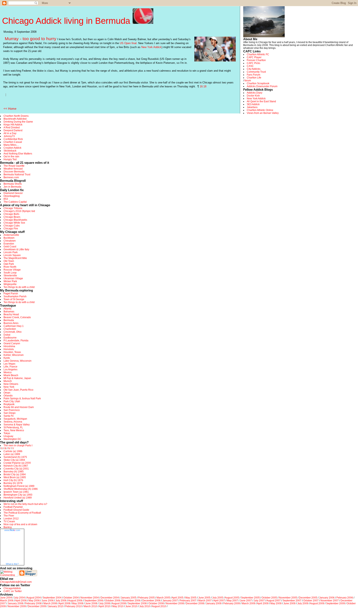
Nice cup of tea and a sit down (20, 524)
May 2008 (77, 603)
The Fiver (9, 515)
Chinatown (10, 240)
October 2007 (311, 600)
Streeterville (10, 275)
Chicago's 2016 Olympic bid (19, 211)
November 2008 (175, 603)
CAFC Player (254, 57)
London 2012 (11, 518)
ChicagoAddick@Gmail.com (16, 581)
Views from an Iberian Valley (263, 113)
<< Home (10, 108)
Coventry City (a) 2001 (16, 468)
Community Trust (256, 71)
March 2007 (205, 600)
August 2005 (232, 597)
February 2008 (33, 603)
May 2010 (117, 606)
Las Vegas (9, 363)
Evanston (9, 243)
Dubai (7, 334)
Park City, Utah (12, 401)
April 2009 (262, 603)
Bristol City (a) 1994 (15, 474)
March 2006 (6, 600)
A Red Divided (12, 127)
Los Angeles (10, 369)
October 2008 (156, 603)
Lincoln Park (11, 252)
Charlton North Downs (16, 115)
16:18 (203, 86)
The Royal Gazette (14, 165)
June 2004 (6, 597)
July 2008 (104, 603)
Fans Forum (253, 74)
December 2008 (195, 603)
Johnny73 (9, 136)
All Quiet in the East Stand (261, 101)
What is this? (12, 564)
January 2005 (128, 597)
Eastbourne (10, 337)
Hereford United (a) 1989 (18, 497)
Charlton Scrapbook (258, 83)
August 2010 (159, 606)
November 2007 (330, 600)
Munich (8, 381)
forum (247, 80)
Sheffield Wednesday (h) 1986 (21, 489)
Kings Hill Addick (13, 124)
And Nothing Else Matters (18, 153)
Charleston (10, 328)
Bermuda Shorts (13, 183)
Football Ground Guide (16, 509)
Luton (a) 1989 (12, 454)
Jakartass (252, 107)
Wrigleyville (10, 284)
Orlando (8, 395)
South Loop (10, 272)
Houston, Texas (12, 352)
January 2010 (55, 606)
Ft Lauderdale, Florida (16, 340)
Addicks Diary (254, 92)
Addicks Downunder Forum (262, 86)
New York (9, 386)
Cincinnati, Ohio (13, 331)
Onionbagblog (12, 196)
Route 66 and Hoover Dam (19, 407)
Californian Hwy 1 (14, 326)
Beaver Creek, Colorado (17, 317)
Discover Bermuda (14, 171)
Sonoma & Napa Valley (17, 424)
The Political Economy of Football (22, 512)
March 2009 (248, 603)
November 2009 (17, 606)
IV (9, 448)
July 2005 (217, 597)
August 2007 (273, 600)
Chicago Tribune (13, 208)
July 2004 (19, 597)
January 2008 (15, 603)
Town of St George (14, 299)
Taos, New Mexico (14, 430)
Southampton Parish (15, 296)
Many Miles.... (11, 144)
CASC (250, 66)
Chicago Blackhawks (15, 219)
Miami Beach (11, 375)
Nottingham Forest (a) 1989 (19, 486)
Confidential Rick (13, 139)
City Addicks (253, 68)
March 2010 (90, 606)
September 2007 (292, 600)
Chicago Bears (12, 217)
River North (10, 266)
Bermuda (9, 320)
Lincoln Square (12, 255)
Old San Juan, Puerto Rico (18, 389)
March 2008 (50, 603)
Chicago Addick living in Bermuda (67, 21)
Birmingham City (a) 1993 (18, 494)
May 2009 (276, 603)
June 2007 (246, 600)
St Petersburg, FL (13, 427)
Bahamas (9, 311)
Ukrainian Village (13, 278)
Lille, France (10, 366)
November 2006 (131, 600)
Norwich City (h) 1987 (16, 465)
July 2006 (61, 600)
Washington (10, 439)
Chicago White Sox (14, 222)
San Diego (10, 413)
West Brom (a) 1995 (15, 477)
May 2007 (232, 600)
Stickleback (10, 150)
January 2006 (327, 597)
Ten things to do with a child (19, 287)
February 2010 (73, 606)
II (1, 448)
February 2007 (188, 600)
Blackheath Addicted (15, 118)
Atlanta (7, 308)
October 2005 (269, 597)
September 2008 (137, 603)
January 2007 (170, 600)
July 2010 (144, 606)
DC (19, 439)
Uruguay (8, 436)
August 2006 (75, 600)
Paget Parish (11, 293)
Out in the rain (11, 156)
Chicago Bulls (11, 214)
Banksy (8, 527)
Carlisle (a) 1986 (13, 451)
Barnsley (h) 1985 (14, 471)
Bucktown (9, 237)
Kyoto (7, 357)
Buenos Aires (11, 323)
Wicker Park (10, 281)
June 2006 (48, 600)
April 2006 (21, 600)
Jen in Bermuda (12, 186)
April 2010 (104, 606)
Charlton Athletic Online (260, 110)
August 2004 (34, 597)
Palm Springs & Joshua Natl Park (22, 398)
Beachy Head (11, 314)
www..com (12, 530)
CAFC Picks (253, 63)
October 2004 (71, 597)
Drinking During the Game (18, 121)
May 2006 (34, 600)
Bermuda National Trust (17, 174)
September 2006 (93, 600)
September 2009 (335, 603)
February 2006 (344, 597)
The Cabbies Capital (15, 201)
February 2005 (146, 597)
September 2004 (52, 597)
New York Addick (151, 47)
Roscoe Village (12, 269)
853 (6, 198)
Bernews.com (11, 177)
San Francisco (12, 410)
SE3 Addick (253, 104)
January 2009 (213, 603)
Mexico (8, 372)
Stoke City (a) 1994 (14, 460)
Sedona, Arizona (13, 421)
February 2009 (231, 603)
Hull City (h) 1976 (13, 480)
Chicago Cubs (12, 225)
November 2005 (288, 597)
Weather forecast (13, 168)
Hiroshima (9, 346)
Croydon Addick (12, 147)
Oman (7, 392)
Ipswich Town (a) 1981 (16, 491)
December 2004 (110, 597)
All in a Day (10, 133)
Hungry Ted (10, 159)
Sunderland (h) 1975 (15, 457)
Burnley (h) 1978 (13, 483)
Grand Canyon (12, 343)
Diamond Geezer (13, 193)
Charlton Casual (13, 142)
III (5, 448)
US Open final (128, 43)
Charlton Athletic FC (258, 54)
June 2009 (289, 603)
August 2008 (119, 603)
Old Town (9, 261)
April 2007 (219, 600)
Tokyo (7, 433)
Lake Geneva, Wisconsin (17, 360)
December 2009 (37, 606)
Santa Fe (9, 415)
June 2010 (131, 606)
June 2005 (204, 597)
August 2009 (317, 603)
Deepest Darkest (13, 130)
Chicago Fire (11, 228)
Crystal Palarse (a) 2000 (17, 462)
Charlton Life (254, 77)
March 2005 (163, 597)
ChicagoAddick (12, 588)
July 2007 (259, 600)
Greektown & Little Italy (16, 249)
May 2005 (190, 597)
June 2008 (91, 603)
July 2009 (302, 603)
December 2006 (151, 600)
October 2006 (112, 600)
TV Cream (9, 521)
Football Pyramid (13, 507)
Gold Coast (10, 246)
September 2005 (250, 597)
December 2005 (308, 597)
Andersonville (11, 235)
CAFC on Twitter (13, 591)
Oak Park (9, 263)
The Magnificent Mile (15, 258)
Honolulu (9, 349)
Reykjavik (9, 404)
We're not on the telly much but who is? (25, 504)
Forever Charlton (256, 60)
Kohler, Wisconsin (14, 355)
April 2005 (177, 597)
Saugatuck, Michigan (15, 418)
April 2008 (64, 603)
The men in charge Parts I (18, 445)
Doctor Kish (253, 95)
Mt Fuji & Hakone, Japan (17, 378)
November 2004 (90, 597)
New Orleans (11, 384)
